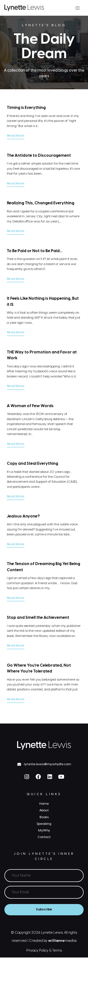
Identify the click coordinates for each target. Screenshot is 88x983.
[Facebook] (38, 776)
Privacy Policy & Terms (44, 951)
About (44, 810)
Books (44, 817)
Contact (44, 837)
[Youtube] (61, 776)
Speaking (44, 824)
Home (44, 803)
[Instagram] (27, 776)
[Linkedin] (50, 776)
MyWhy (44, 830)
